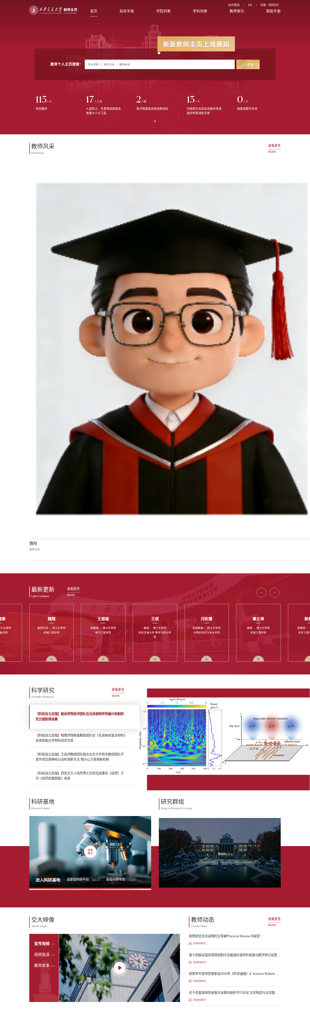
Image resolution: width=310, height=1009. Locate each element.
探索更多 (90, 526)
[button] (261, 267)
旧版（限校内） (270, 5)
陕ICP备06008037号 (168, 760)
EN (250, 5)
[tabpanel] (54, 103)
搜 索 (250, 64)
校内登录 (234, 5)
